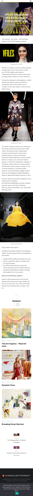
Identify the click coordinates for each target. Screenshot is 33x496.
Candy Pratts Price (14, 157)
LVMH (12, 183)
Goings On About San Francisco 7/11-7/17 (16, 453)
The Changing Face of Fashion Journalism (16, 440)
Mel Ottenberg (24, 173)
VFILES (4, 68)
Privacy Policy (23, 480)
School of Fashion (12, 24)
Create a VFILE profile (10, 259)
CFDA (6, 183)
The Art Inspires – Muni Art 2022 (14, 345)
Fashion (3, 340)
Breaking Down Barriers (13, 424)
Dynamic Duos (8, 385)
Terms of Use (15, 480)
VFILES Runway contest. (18, 41)
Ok (17, 493)
